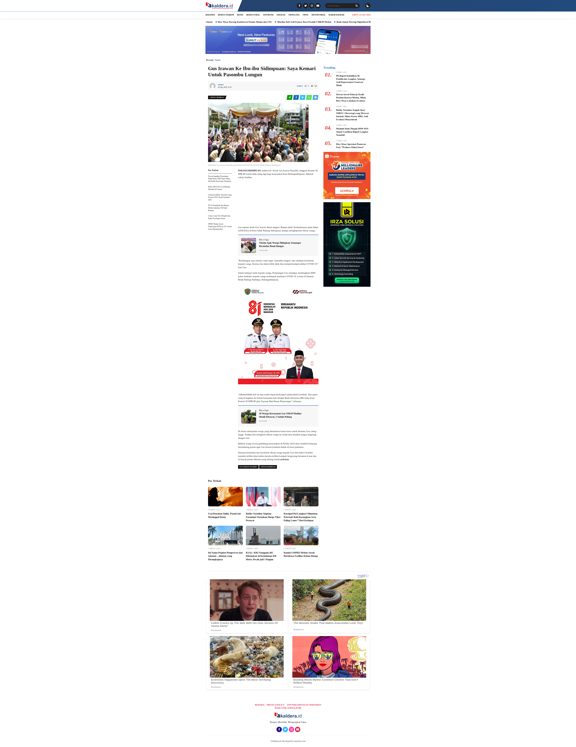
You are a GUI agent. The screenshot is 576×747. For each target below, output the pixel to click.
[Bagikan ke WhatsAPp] (309, 97)
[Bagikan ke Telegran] (315, 97)
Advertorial (318, 15)
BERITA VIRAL (253, 15)
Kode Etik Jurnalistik (288, 708)
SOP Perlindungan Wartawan (304, 705)
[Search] (356, 5)
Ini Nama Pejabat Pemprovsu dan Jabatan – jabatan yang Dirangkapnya (225, 556)
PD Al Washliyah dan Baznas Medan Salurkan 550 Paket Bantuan (218, 208)
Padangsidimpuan (268, 467)
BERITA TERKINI (226, 15)
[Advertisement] (278, 202)
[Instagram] (311, 6)
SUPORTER (268, 15)
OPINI (305, 15)
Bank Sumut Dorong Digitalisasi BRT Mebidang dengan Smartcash (316, 22)
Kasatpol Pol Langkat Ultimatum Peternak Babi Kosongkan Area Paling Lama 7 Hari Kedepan (300, 517)
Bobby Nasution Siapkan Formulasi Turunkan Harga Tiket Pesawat (263, 517)
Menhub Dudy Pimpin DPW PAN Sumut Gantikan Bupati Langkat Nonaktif (352, 131)
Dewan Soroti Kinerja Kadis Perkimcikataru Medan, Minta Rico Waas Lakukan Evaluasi (351, 97)
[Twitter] (305, 6)
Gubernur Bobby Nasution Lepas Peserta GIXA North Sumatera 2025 (220, 197)
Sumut (217, 60)
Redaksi (259, 705)
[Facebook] (299, 6)
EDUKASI (281, 15)
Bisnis (240, 15)
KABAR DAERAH (336, 15)
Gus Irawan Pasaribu (248, 467)
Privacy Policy (276, 705)
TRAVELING (294, 15)
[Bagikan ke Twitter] (303, 97)
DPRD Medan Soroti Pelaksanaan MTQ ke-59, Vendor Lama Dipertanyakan (220, 226)
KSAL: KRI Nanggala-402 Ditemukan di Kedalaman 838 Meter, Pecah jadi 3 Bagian (261, 556)
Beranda (209, 60)
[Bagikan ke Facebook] (296, 97)
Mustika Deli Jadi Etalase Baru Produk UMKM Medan (251, 22)
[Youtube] (317, 6)
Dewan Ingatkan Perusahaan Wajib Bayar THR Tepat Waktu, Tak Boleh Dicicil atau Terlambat (219, 178)
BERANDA (210, 15)
